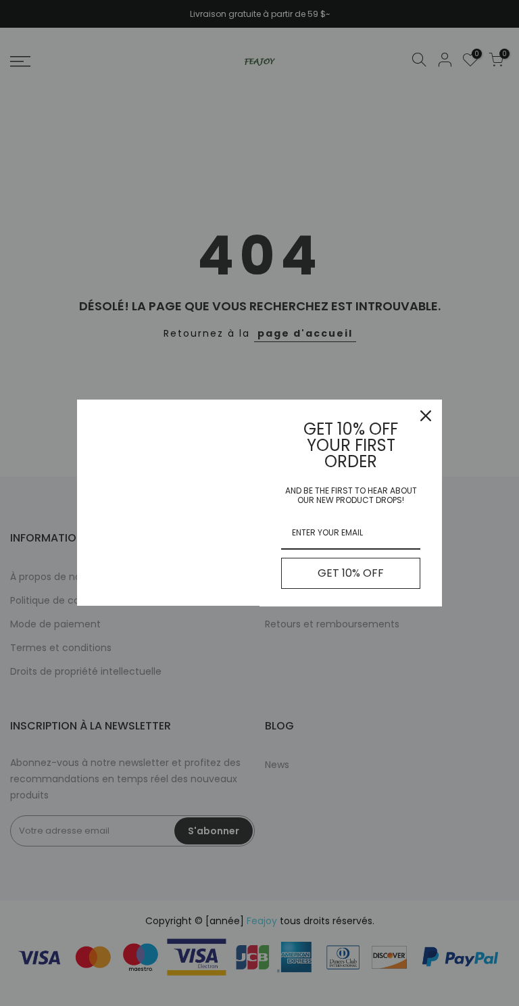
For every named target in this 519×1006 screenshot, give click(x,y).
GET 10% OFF (351, 573)
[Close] (426, 416)
